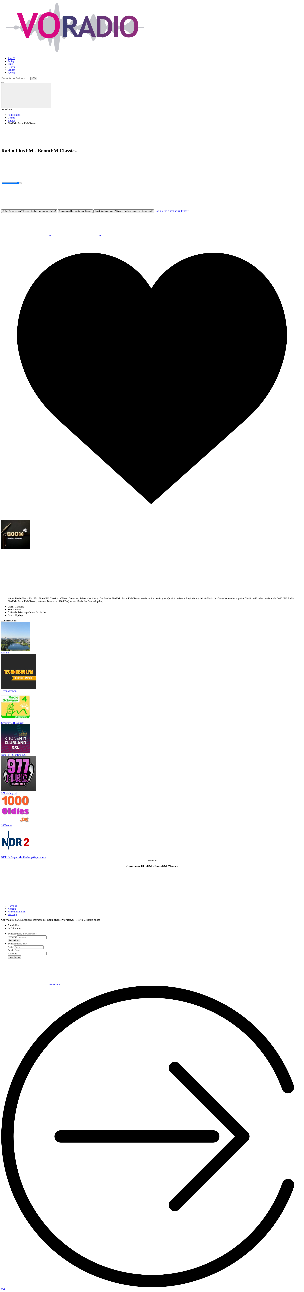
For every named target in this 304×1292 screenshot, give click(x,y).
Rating (11, 61)
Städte (11, 64)
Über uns (12, 906)
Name (11, 947)
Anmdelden (14, 940)
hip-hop (11, 120)
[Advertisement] (96, 134)
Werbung (12, 914)
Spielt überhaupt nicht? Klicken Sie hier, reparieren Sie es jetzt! (124, 211)
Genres (11, 67)
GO (34, 78)
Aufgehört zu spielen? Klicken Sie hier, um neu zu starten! (29, 211)
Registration (14, 957)
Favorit (11, 72)
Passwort (12, 937)
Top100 (11, 58)
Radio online (14, 114)
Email (10, 950)
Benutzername (15, 933)
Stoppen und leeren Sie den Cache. (75, 211)
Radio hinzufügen (16, 911)
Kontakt (12, 908)
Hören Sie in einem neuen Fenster (171, 211)
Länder (11, 69)
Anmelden (54, 984)
